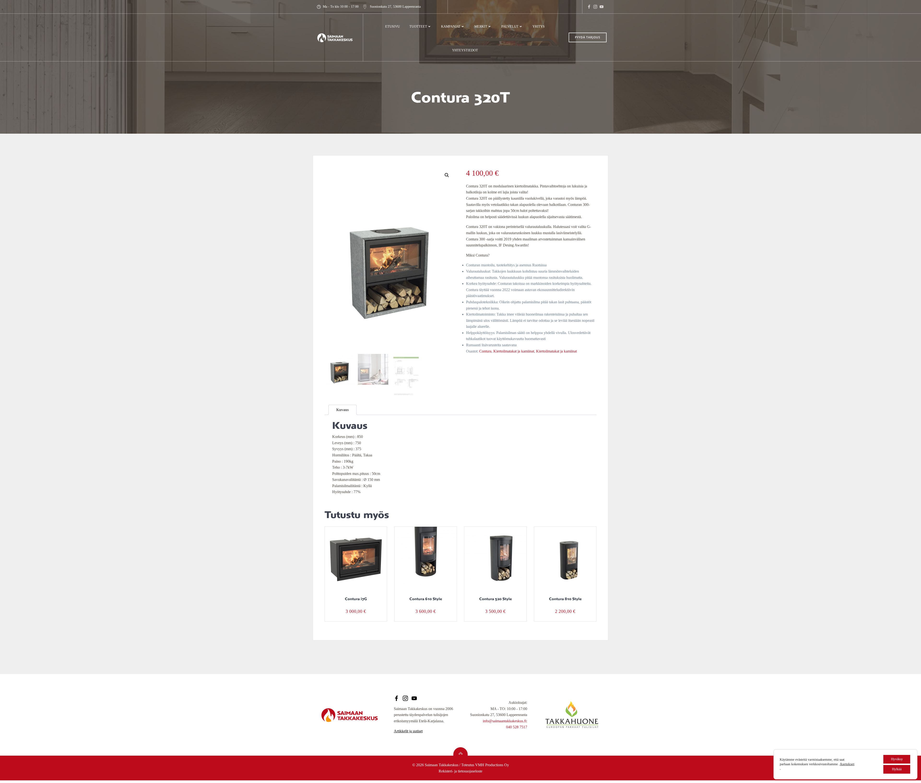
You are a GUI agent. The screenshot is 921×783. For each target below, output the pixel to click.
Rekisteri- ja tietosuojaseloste (460, 771)
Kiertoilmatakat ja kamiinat (513, 351)
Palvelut (510, 26)
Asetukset (847, 764)
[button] (447, 175)
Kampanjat (450, 26)
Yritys (538, 26)
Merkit (480, 26)
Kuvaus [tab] (342, 410)
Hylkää (897, 769)
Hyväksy (897, 759)
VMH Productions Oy (492, 765)
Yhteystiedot (465, 50)
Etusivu (392, 26)
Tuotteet (418, 26)
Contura (485, 351)
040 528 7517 (516, 727)
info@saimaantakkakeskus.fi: (505, 721)
